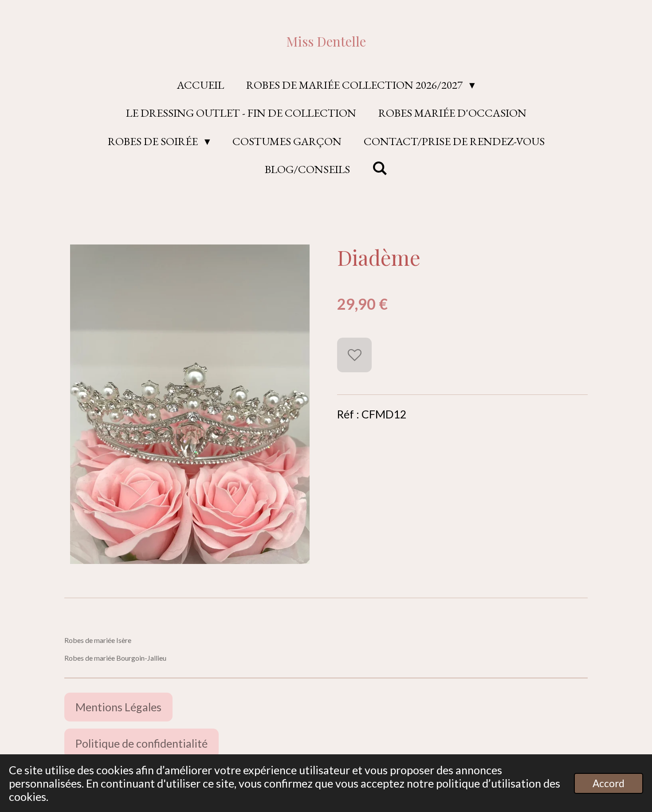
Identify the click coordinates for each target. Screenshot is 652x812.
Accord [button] (609, 783)
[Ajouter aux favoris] (354, 355)
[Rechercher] (380, 168)
